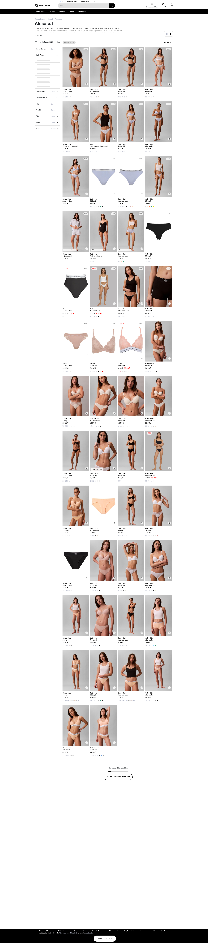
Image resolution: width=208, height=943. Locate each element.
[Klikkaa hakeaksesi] (112, 5)
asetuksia (89, 933)
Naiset (52, 12)
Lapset (71, 12)
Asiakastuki (85, 1)
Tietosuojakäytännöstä (68, 933)
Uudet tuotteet (40, 12)
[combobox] (166, 42)
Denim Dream (40, 19)
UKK (94, 1)
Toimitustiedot (72, 1)
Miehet (62, 12)
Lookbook (82, 12)
